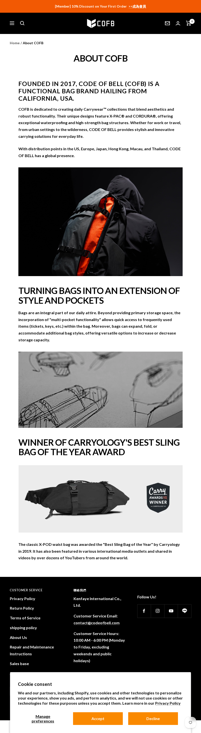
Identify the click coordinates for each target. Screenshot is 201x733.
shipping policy (23, 627)
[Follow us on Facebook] (144, 611)
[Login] (178, 23)
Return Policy (22, 608)
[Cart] (188, 23)
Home (15, 43)
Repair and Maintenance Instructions (32, 650)
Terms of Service (25, 617)
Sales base (19, 663)
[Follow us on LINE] (184, 611)
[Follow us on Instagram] (157, 611)
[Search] (22, 23)
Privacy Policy (168, 703)
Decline (153, 718)
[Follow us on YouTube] (171, 611)
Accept (97, 718)
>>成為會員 (137, 6)
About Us (18, 637)
